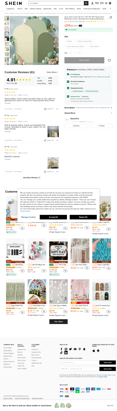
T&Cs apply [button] (74, 84)
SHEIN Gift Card (37, 363)
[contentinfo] (88, 390)
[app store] (93, 352)
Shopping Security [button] (77, 88)
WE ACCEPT (64, 385)
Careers (5, 359)
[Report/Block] (57, 109)
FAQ (33, 366)
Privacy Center (8, 398)
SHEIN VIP (20, 366)
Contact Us (35, 349)
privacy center (103, 376)
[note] (15, 219)
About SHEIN (7, 348)
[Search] (86, 3)
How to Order (21, 357)
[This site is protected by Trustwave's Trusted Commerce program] (61, 396)
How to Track (21, 360)
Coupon (34, 360)
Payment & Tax (36, 352)
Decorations (40, 13)
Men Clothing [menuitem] (69, 9)
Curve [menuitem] (61, 9)
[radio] (69, 41)
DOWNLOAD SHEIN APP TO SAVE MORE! (103, 345)
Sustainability (7, 350)
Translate (8, 103)
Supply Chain (7, 356)
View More (58, 322)
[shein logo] (13, 3)
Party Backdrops (50, 13)
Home (6, 13)
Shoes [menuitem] (79, 9)
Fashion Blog (7, 367)
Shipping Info (21, 349)
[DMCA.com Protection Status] (67, 396)
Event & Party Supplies (27, 13)
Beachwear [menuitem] (48, 9)
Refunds (20, 355)
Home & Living (14, 13)
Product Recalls (36, 357)
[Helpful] (45, 109)
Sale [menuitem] (26, 9)
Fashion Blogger (8, 353)
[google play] (98, 352)
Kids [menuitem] (55, 9)
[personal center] (92, 3)
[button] (106, 3)
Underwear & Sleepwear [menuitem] (91, 9)
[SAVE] (109, 60)
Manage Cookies (37, 398)
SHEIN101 (6, 364)
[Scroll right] (110, 8)
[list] (75, 350)
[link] (97, 3)
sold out (84, 60)
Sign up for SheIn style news (71, 358)
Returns (19, 352)
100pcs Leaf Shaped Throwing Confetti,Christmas (102, 222)
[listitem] (15, 214)
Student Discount (8, 361)
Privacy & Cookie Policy (104, 375)
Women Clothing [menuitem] (35, 9)
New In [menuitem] (20, 9)
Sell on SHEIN (21, 368)
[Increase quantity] (79, 52)
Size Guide (20, 363)
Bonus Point (35, 355)
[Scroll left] (107, 8)
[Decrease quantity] (70, 52)
